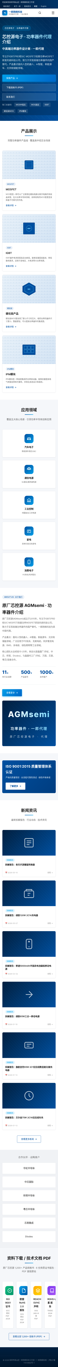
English (43, 6)
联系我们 (6, 6)
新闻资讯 (27, 6)
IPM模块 (22, 111)
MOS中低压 (21, 104)
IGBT (47, 104)
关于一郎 (17, 6)
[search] (39, 12)
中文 (35, 6)
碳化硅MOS (9, 111)
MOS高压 (35, 104)
